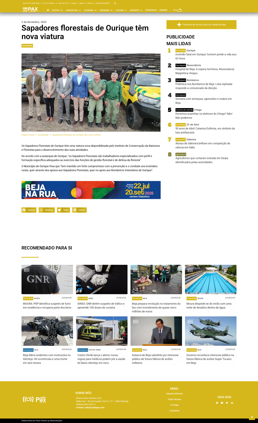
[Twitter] (227, 403)
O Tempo (174, 405)
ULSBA (73, 3)
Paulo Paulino (41, 421)
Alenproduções (103, 3)
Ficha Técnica (49, 3)
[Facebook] (217, 403)
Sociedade (27, 45)
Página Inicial (28, 134)
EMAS (82, 3)
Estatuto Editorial (31, 3)
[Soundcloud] (232, 403)
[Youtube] (222, 403)
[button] (29, 210)
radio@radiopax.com (95, 407)
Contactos (63, 3)
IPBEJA (90, 3)
